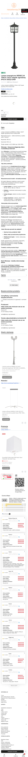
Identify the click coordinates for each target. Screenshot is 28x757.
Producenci (3, 700)
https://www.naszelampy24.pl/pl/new (10, 383)
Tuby (2, 709)
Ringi (2, 710)
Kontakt (2, 699)
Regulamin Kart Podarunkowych (8, 698)
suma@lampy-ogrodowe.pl (8, 314)
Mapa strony (4, 702)
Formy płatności (4, 727)
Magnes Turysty (4, 721)
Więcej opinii (14, 685)
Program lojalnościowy (6, 746)
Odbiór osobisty (4, 729)
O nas (2, 695)
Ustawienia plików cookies (7, 744)
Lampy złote (4, 713)
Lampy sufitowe (4, 429)
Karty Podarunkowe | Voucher (7, 696)
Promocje (3, 733)
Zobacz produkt (7, 377)
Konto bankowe (4, 728)
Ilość (2, 110)
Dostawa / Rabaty (5, 747)
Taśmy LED (3, 720)
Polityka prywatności (5, 743)
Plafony (2, 717)
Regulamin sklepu (5, 739)
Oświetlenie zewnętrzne (6, 707)
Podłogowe (3, 714)
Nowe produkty (4, 732)
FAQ (2, 740)
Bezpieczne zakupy (5, 731)
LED (2, 715)
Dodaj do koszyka (12, 119)
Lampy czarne (4, 711)
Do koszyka (6, 419)
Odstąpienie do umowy (6, 749)
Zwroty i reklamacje (5, 742)
